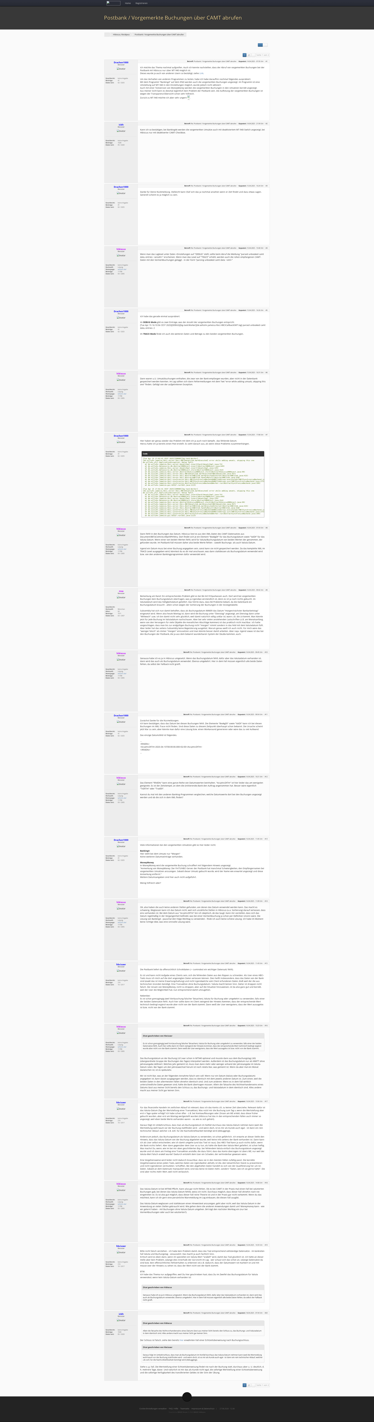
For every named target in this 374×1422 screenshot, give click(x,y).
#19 (266, 1245)
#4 (266, 248)
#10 (266, 652)
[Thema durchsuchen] (265, 45)
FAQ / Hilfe (173, 1408)
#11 (266, 714)
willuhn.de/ (122, 269)
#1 (266, 61)
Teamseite (184, 1408)
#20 (266, 1313)
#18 (266, 1183)
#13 (266, 839)
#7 (266, 435)
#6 (266, 372)
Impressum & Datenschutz (202, 1408)
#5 (266, 310)
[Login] (266, 3)
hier (182, 1340)
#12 (266, 776)
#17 (266, 1101)
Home (128, 3)
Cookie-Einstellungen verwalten (153, 1408)
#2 (266, 123)
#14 (266, 901)
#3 (266, 186)
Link (201, 73)
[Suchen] (260, 3)
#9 (266, 590)
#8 (266, 528)
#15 (266, 963)
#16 (266, 1025)
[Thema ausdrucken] (260, 45)
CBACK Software (199, 1412)
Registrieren (142, 3)
